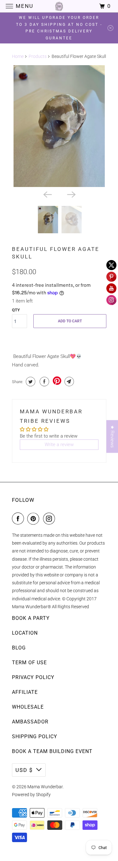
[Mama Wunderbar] (59, 6)
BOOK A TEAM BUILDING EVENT (52, 751)
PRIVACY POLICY (33, 677)
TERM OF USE (29, 663)
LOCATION (25, 633)
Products (38, 56)
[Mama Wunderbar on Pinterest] (34, 518)
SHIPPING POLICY (34, 736)
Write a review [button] (59, 444)
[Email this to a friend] (68, 381)
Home (18, 56)
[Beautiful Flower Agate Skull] (59, 126)
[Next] (71, 194)
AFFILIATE (25, 692)
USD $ (24, 770)
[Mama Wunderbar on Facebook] (19, 518)
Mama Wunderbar (45, 786)
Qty (16, 310)
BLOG (19, 648)
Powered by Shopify (31, 794)
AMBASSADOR (30, 722)
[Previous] (47, 194)
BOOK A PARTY (31, 618)
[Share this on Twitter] (29, 381)
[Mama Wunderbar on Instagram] (50, 518)
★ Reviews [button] (112, 436)
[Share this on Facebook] (43, 381)
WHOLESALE (28, 707)
